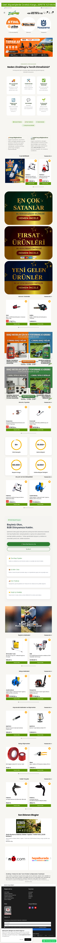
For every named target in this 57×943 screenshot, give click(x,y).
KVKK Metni (6, 892)
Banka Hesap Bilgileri (9, 885)
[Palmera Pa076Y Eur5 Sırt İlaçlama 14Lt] (45, 166)
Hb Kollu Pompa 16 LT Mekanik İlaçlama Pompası (15, 656)
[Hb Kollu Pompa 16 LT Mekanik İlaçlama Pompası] (16, 645)
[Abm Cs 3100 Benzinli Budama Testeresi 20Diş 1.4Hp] (16, 307)
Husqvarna (9, 421)
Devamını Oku (9, 841)
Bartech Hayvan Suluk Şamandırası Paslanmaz (14, 728)
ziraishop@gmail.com (47, 7)
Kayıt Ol (30, 893)
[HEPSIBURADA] (40, 858)
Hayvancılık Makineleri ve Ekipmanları (24, 707)
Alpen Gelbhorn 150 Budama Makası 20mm (40, 764)
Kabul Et (28, 939)
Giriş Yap (30, 895)
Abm (7, 315)
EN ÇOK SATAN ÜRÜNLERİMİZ (24, 477)
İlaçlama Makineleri (24, 635)
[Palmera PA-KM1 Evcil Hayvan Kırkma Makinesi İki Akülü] (31, 166)
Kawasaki (32, 421)
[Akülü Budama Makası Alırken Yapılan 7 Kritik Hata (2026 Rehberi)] (28, 826)
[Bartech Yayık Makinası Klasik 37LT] (40, 718)
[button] (4, 12)
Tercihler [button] (21, 939)
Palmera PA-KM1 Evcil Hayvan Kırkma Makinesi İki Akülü (31, 177)
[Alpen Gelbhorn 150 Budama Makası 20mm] (40, 754)
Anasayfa (31, 892)
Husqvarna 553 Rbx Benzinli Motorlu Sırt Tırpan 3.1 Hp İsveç (15, 423)
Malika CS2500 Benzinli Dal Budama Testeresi (38, 317)
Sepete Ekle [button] (31, 183)
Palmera (28, 175)
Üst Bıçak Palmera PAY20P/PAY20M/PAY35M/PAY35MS (38, 800)
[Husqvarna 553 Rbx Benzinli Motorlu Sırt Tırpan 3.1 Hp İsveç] (16, 413)
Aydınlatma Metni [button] (42, 927)
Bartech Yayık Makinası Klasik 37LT (38, 728)
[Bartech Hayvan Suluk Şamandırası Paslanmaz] (16, 718)
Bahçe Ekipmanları (24, 743)
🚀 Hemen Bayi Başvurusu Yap (28, 544)
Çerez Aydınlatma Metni (24, 934)
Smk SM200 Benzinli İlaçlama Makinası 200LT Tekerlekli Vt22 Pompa (40, 656)
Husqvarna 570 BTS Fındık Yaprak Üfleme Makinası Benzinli (39, 692)
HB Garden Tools (11, 654)
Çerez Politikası (7, 899)
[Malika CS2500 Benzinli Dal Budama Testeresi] (40, 307)
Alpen (31, 762)
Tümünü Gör (47, 156)
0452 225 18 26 (8, 7)
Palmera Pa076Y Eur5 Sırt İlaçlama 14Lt (44, 177)
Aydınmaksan (33, 495)
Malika (31, 315)
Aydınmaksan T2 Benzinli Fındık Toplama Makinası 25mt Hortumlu (39, 498)
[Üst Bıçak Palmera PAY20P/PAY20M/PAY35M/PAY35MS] (40, 789)
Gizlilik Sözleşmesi (8, 893)
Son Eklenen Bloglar (28, 815)
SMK (31, 654)
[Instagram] (30, 907)
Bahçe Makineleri (24, 671)
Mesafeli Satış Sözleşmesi (10, 895)
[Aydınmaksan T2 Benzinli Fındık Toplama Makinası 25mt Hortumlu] (40, 487)
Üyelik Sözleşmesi (8, 896)
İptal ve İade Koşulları (9, 898)
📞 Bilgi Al (28, 549)
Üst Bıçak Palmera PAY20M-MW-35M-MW (16, 799)
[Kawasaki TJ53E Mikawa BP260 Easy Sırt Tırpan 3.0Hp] (40, 413)
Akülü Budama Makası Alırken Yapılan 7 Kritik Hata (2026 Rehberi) (25, 835)
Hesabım (31, 896)
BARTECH (8, 726)
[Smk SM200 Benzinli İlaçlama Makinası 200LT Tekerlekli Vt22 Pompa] (40, 645)
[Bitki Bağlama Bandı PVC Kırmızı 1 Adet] (16, 754)
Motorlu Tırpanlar (24, 402)
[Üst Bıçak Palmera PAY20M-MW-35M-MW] (16, 789)
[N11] (16, 858)
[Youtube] (35, 907)
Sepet (30, 898)
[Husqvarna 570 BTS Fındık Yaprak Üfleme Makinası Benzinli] (40, 682)
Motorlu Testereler (24, 296)
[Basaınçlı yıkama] (28, 47)
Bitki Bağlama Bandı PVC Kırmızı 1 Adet (15, 764)
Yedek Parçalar (24, 779)
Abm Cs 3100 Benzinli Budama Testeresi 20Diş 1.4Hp (15, 317)
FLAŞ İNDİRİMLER (24, 156)
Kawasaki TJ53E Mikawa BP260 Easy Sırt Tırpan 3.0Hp (39, 423)
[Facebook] (32, 907)
